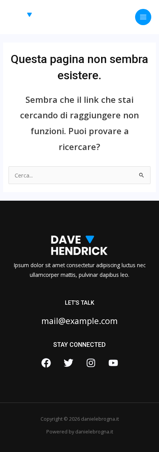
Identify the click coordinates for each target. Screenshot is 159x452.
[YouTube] (113, 363)
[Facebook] (46, 363)
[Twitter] (68, 363)
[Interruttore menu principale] (143, 17)
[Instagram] (91, 363)
